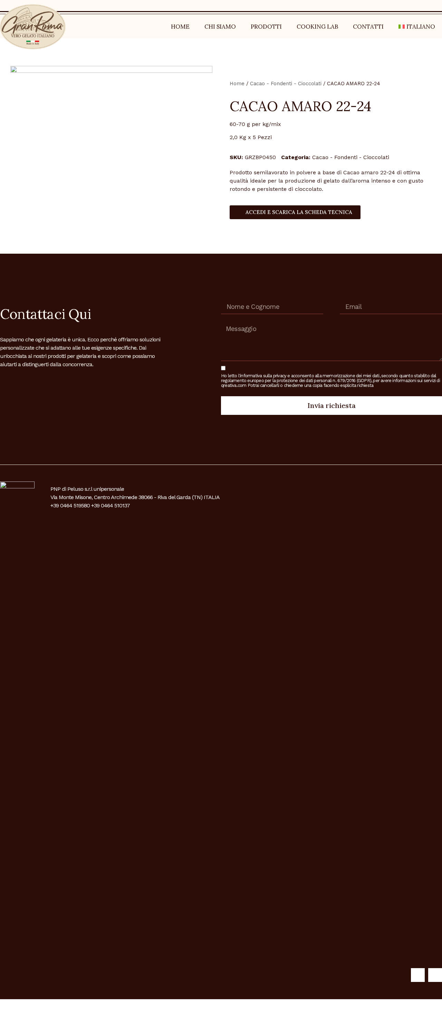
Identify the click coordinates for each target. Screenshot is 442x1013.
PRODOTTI (266, 26)
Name (229, 297)
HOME (180, 26)
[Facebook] (418, 975)
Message (232, 320)
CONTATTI (368, 26)
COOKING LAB (317, 26)
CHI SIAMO (220, 26)
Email (347, 297)
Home (237, 83)
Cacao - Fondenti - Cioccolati (285, 83)
